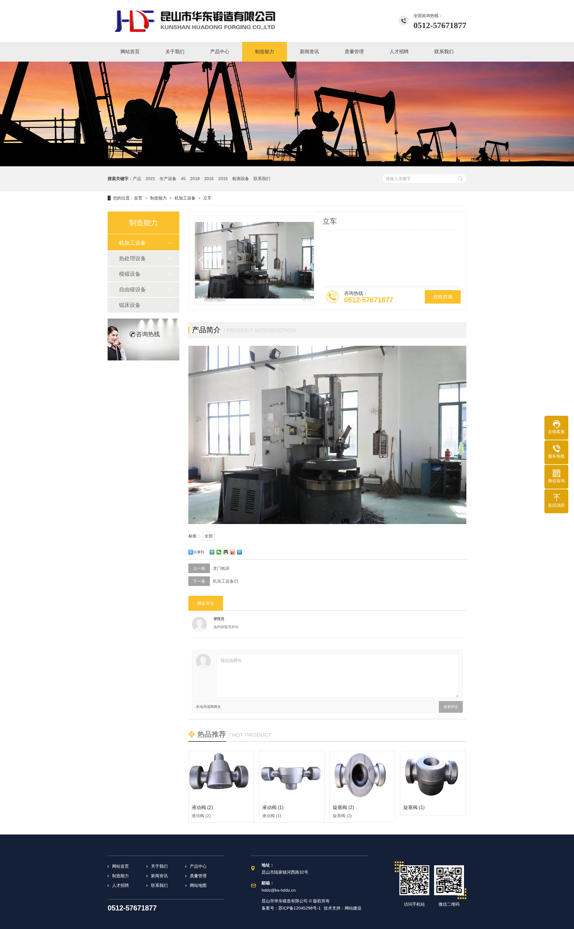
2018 (195, 178)
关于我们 (159, 866)
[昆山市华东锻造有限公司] (196, 21)
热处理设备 (132, 258)
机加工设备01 (226, 581)
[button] (306, 260)
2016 (209, 178)
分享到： (200, 552)
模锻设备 (130, 274)
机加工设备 (185, 198)
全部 (208, 536)
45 (183, 178)
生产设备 (168, 178)
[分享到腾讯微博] (239, 552)
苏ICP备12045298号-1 (299, 908)
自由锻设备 (132, 290)
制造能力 (158, 198)
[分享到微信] (219, 552)
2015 (223, 178)
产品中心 (198, 866)
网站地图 (198, 885)
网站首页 (120, 866)
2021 (150, 178)
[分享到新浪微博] (232, 552)
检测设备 (240, 178)
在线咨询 (442, 296)
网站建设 (353, 908)
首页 (138, 198)
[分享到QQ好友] (225, 552)
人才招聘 (120, 885)
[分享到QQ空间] (212, 552)
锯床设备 (130, 305)
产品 (137, 178)
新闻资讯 (159, 875)
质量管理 (198, 875)
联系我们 (262, 178)
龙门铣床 (221, 568)
